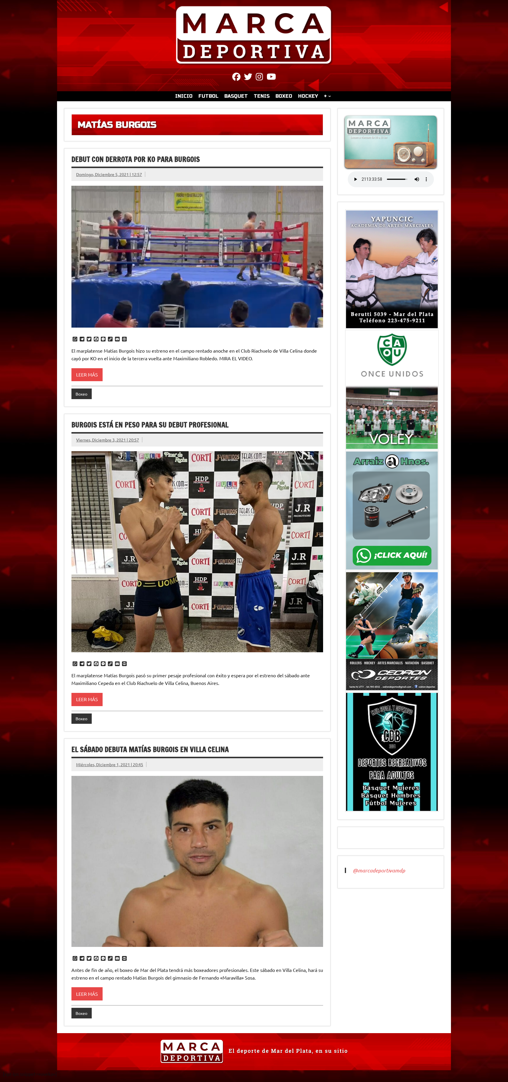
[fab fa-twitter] (248, 78)
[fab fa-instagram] (259, 78)
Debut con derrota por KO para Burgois (135, 159)
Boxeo (81, 393)
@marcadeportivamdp (379, 870)
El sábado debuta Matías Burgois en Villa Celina (150, 749)
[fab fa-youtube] (271, 78)
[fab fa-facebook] (236, 78)
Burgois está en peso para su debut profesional (149, 425)
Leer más (87, 374)
